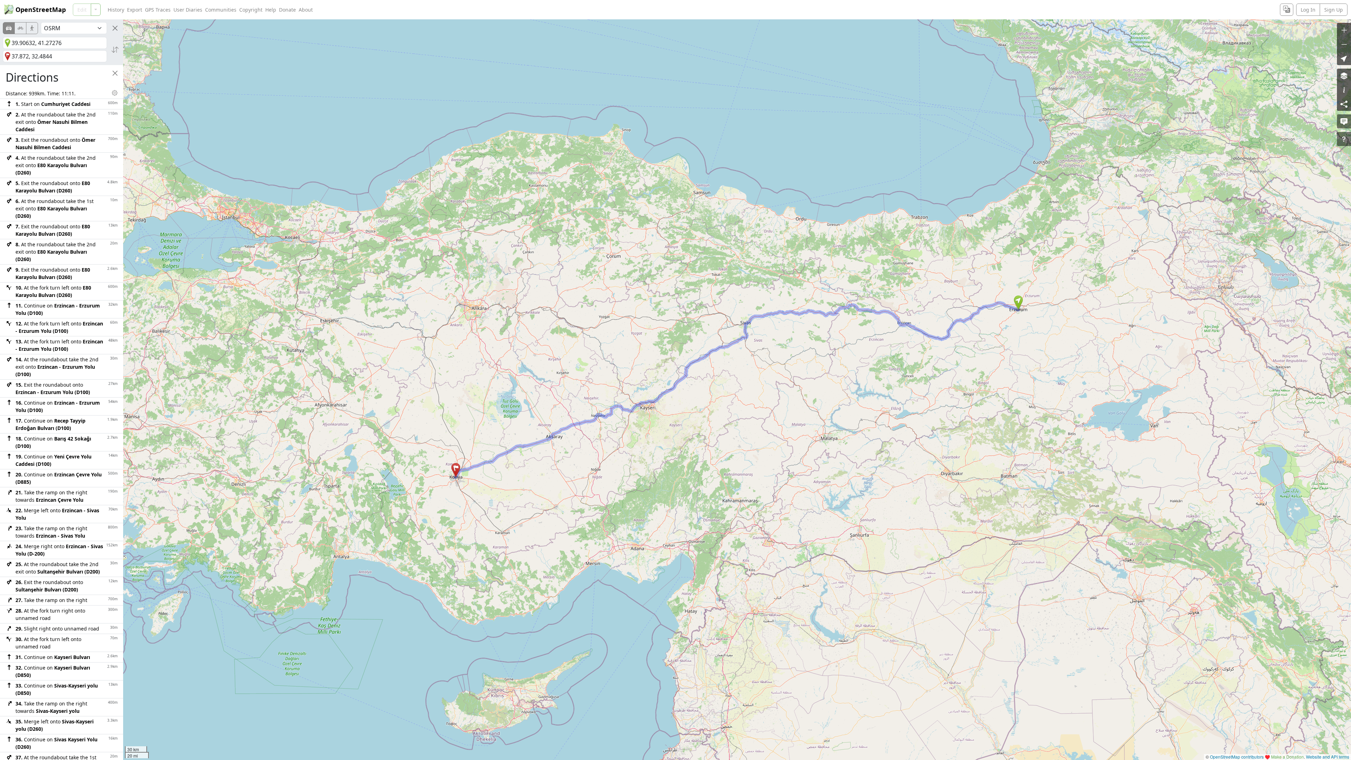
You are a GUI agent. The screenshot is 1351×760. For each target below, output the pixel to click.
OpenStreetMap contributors (1237, 757)
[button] (1018, 303)
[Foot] (32, 28)
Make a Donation (1287, 757)
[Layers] (1344, 76)
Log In (1308, 9)
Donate (287, 9)
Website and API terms (1327, 757)
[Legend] (1344, 90)
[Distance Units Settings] (114, 93)
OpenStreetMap (40, 9)
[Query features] (1344, 139)
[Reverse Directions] (115, 49)
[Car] (9, 28)
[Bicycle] (20, 28)
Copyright (250, 9)
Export (134, 9)
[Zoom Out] (1344, 44)
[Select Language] (1286, 10)
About (306, 9)
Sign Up (1333, 9)
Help (270, 9)
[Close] (115, 28)
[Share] (1344, 104)
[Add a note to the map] (1344, 121)
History (116, 9)
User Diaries (187, 9)
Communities (220, 9)
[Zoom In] (1344, 30)
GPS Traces (158, 9)
